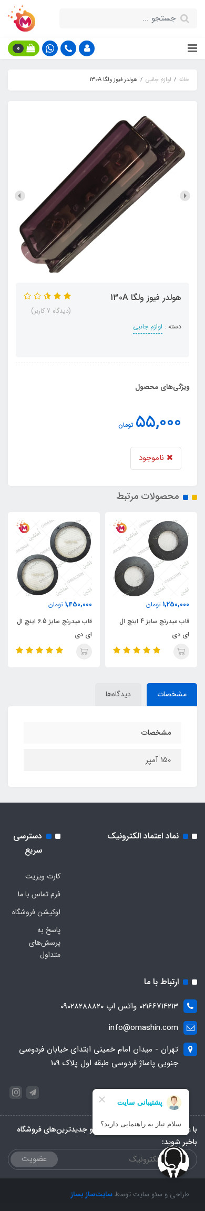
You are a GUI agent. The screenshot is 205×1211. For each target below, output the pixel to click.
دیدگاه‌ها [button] (118, 694)
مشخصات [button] (172, 694)
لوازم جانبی (147, 327)
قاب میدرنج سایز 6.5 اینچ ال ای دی (142, 627)
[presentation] (185, 196)
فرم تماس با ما (39, 894)
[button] (87, 48)
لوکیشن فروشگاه (36, 912)
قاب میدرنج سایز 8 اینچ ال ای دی (48, 627)
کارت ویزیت (42, 876)
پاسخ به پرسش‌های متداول (44, 942)
